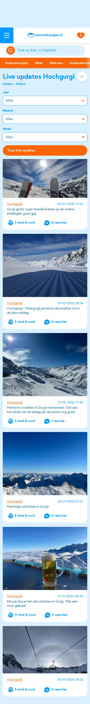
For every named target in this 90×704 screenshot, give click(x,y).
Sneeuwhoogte (16, 63)
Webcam (56, 63)
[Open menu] (6, 35)
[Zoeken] (50, 50)
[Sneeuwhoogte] (45, 35)
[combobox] (50, 50)
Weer (39, 63)
